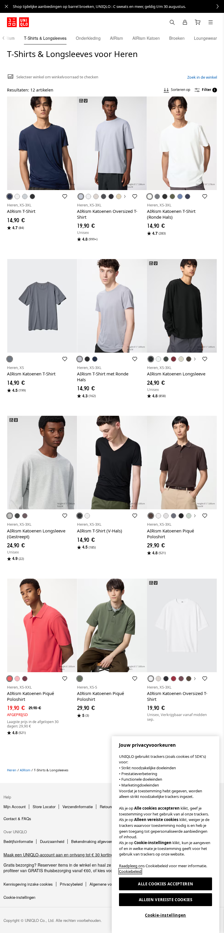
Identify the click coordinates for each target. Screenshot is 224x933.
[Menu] (210, 22)
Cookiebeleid (130, 871)
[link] (118, 6)
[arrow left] (6, 38)
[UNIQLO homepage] (18, 22)
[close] (6, 6)
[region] (165, 834)
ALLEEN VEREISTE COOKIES (165, 899)
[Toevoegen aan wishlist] (64, 196)
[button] (42, 143)
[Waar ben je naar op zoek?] (172, 22)
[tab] (45, 38)
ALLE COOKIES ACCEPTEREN (165, 884)
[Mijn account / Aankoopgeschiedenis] (184, 22)
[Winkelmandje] (197, 22)
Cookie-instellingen (165, 915)
